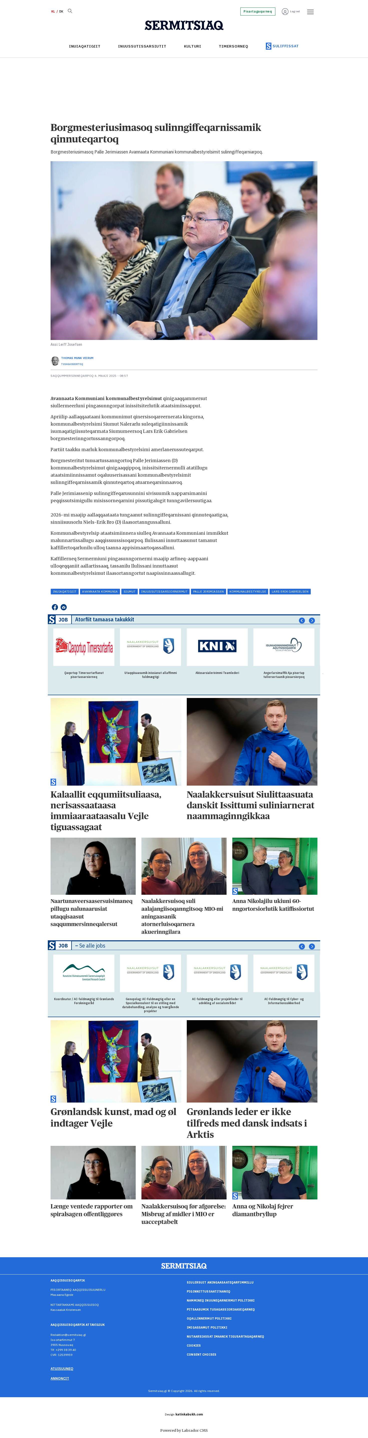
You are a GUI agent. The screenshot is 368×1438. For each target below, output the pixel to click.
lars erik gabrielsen (290, 591)
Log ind (295, 11)
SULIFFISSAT (286, 46)
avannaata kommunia (100, 591)
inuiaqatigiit (65, 591)
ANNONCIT (60, 1378)
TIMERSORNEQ (233, 46)
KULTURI (192, 46)
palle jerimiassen (208, 591)
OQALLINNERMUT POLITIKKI (209, 1318)
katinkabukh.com (189, 1414)
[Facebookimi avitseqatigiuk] (55, 607)
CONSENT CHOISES (201, 1354)
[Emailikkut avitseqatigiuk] (64, 607)
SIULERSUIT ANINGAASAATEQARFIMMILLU (220, 1282)
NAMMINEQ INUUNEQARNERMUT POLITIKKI (221, 1300)
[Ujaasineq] (69, 11)
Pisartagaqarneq (258, 11)
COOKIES (194, 1345)
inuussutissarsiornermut (164, 591)
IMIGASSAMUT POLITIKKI (207, 1327)
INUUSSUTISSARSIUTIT (142, 46)
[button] (302, 620)
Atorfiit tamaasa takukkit (104, 619)
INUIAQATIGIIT (85, 46)
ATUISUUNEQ (62, 1368)
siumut (130, 591)
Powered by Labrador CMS (184, 1430)
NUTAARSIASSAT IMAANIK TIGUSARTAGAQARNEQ (225, 1336)
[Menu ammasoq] (308, 11)
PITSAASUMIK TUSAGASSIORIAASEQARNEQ (221, 1309)
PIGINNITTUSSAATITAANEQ (208, 1291)
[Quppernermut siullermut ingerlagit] (184, 26)
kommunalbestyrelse (248, 591)
